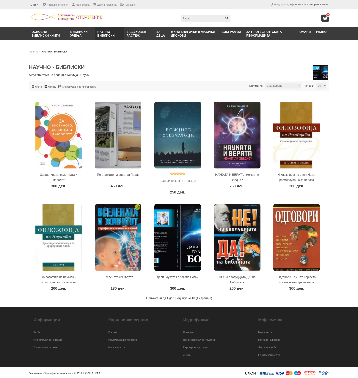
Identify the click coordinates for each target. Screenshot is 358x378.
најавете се (296, 4)
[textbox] (205, 18)
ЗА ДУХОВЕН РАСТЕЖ (136, 33)
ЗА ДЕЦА (160, 33)
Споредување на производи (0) (79, 86)
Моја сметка (83, 4)
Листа (38, 86)
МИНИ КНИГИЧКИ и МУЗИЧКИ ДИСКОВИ (193, 33)
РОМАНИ (304, 31)
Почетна (33, 51)
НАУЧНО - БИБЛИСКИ (106, 33)
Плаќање (130, 4)
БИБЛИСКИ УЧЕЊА (79, 33)
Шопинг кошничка (107, 4)
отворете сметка (318, 4)
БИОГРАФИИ (231, 31)
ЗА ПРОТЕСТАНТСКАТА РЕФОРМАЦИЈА (264, 33)
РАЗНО (321, 31)
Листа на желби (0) (57, 4)
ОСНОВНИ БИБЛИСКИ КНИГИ (46, 33)
